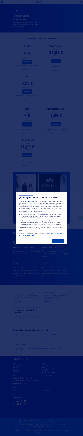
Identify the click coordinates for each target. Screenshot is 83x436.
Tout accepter (58, 241)
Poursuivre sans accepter (26, 195)
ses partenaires (30, 201)
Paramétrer (45, 241)
